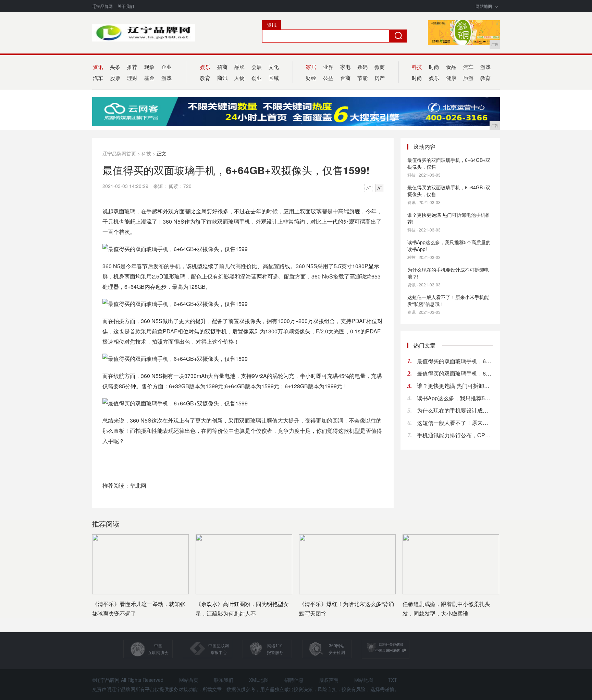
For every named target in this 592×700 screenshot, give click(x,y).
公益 (328, 77)
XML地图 (259, 679)
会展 (256, 66)
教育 (485, 77)
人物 (239, 77)
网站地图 (484, 6)
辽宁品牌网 (102, 6)
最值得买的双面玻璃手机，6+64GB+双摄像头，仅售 (448, 163)
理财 (132, 77)
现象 (149, 66)
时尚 (434, 66)
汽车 (468, 66)
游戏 (166, 77)
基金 (149, 77)
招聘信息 (294, 679)
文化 (274, 66)
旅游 (468, 77)
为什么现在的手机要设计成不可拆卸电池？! (448, 273)
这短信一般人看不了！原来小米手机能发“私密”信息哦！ (448, 300)
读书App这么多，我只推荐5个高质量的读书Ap (455, 398)
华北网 (138, 485)
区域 (274, 77)
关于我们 (126, 6)
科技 (146, 153)
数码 (362, 66)
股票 (115, 77)
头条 (115, 66)
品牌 (239, 66)
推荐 (132, 66)
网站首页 (188, 679)
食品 (451, 66)
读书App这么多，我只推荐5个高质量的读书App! (449, 245)
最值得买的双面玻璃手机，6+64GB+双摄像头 (455, 361)
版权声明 (328, 679)
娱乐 (434, 77)
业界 (328, 66)
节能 (362, 77)
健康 (451, 77)
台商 (345, 77)
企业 (166, 66)
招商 (222, 66)
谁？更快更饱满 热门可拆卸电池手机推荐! (448, 218)
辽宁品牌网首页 (119, 153)
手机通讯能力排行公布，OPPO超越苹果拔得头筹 (455, 435)
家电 (345, 66)
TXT (392, 679)
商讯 (222, 77)
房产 (379, 77)
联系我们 (223, 679)
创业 (256, 77)
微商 (379, 66)
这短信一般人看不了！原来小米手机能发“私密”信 (455, 423)
